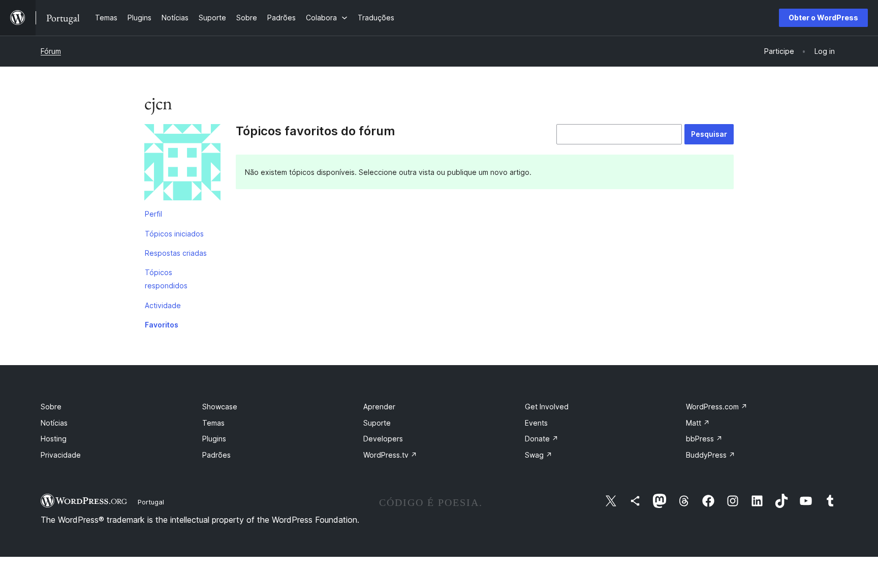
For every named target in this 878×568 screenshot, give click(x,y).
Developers (383, 438)
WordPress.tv (390, 455)
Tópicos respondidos (166, 279)
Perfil (153, 214)
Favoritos (161, 324)
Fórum (51, 51)
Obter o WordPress (823, 17)
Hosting (54, 438)
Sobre (51, 406)
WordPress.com (716, 406)
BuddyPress (710, 455)
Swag (538, 455)
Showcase (219, 406)
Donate (541, 438)
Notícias (54, 422)
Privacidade (61, 455)
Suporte (377, 422)
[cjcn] (182, 164)
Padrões (216, 455)
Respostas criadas (176, 253)
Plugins (214, 438)
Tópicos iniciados (174, 233)
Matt (698, 422)
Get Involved (547, 406)
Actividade (163, 305)
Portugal (151, 502)
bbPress (704, 438)
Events (536, 422)
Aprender (379, 406)
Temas (213, 422)
